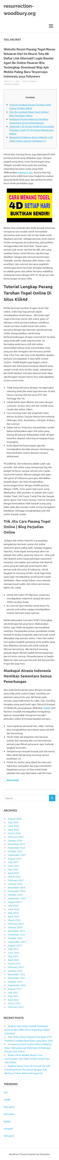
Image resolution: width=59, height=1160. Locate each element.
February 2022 (16, 1006)
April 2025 (13, 872)
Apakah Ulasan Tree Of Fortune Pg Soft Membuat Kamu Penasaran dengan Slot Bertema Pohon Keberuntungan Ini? (27, 1069)
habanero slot (25, 172)
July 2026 (13, 822)
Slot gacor (9, 1135)
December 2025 (16, 843)
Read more (13, 780)
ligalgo (7, 1121)
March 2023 (14, 963)
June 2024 (13, 909)
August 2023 (15, 945)
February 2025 (16, 880)
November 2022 (16, 977)
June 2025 (13, 865)
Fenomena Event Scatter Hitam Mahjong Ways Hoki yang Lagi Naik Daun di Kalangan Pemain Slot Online (28, 1048)
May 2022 (13, 995)
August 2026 (15, 818)
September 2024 (17, 898)
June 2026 (13, 825)
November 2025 (16, 847)
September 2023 (17, 941)
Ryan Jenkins (29, 81)
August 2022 (15, 988)
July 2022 (13, 992)
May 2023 (13, 956)
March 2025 (14, 876)
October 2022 (15, 981)
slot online (9, 1113)
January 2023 (15, 970)
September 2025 (17, 854)
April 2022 (13, 999)
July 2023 (13, 948)
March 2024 (14, 919)
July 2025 (13, 862)
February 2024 (16, 923)
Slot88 (46, 707)
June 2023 (13, 952)
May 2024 (13, 912)
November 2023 (16, 934)
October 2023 (15, 938)
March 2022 (14, 1003)
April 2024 (13, 916)
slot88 (7, 1099)
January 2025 (15, 883)
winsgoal (8, 1128)
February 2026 (16, 836)
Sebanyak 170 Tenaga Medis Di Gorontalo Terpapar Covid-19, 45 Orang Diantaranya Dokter (31, 130)
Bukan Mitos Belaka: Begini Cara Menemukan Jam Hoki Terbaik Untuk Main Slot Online (27, 1058)
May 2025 (13, 869)
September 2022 (17, 985)
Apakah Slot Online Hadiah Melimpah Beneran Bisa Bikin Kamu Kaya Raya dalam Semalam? (27, 1029)
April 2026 (13, 829)
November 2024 (16, 890)
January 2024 (15, 927)
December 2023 (16, 930)
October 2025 (15, 851)
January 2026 (15, 840)
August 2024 (15, 901)
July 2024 (13, 905)
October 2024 (15, 894)
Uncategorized (12, 84)
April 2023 (13, 959)
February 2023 (16, 966)
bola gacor (9, 1106)
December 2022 (16, 974)
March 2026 (14, 833)
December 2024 (16, 887)
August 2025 (15, 858)
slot (6, 1092)
